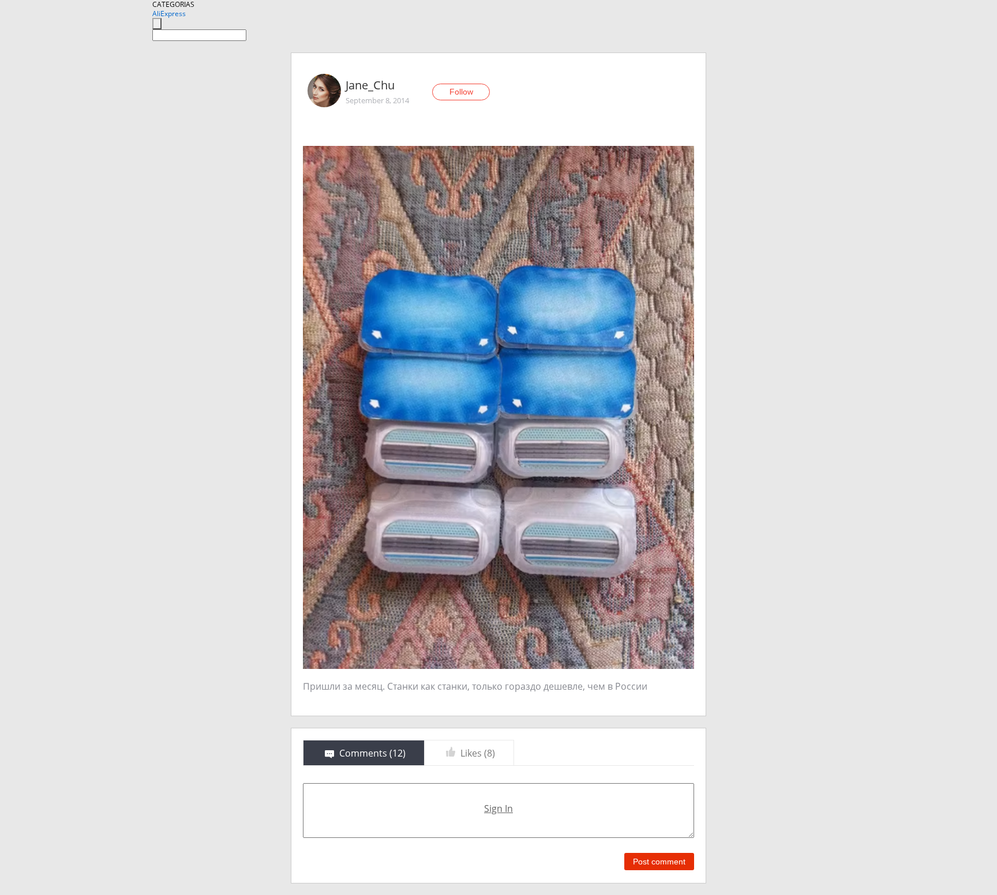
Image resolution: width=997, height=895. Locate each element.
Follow (461, 91)
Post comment (659, 861)
